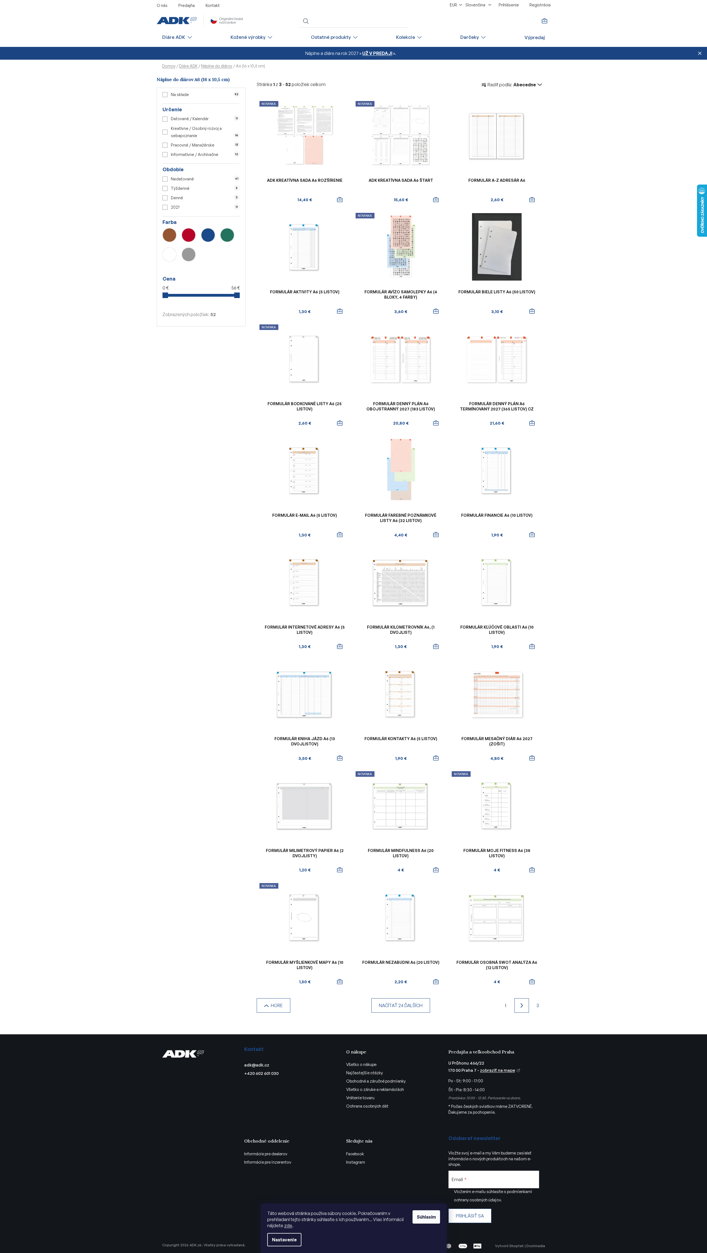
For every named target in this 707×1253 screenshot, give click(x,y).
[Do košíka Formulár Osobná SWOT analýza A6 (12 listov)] (532, 981)
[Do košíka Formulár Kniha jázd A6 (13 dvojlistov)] (340, 758)
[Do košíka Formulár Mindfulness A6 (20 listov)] (436, 870)
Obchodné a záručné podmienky (376, 1081)
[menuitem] (177, 37)
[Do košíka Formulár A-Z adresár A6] (532, 199)
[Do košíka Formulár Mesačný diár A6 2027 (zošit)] (532, 758)
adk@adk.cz (256, 1065)
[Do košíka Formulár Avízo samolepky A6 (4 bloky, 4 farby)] (436, 311)
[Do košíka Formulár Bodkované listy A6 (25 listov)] (340, 423)
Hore (277, 1005)
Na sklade (204, 94)
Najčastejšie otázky (364, 1072)
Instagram (355, 1162)
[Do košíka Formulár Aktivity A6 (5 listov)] (340, 311)
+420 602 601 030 (261, 1073)
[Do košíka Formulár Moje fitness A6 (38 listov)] (532, 870)
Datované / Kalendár (204, 118)
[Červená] (189, 235)
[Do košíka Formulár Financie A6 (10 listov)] (532, 534)
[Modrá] (208, 235)
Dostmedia (535, 1246)
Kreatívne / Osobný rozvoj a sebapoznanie (204, 132)
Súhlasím (426, 1217)
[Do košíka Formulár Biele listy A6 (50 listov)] (532, 311)
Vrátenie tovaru (360, 1097)
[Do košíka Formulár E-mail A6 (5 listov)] (340, 534)
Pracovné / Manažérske (204, 145)
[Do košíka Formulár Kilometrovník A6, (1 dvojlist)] (436, 646)
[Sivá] (189, 254)
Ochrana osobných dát (367, 1106)
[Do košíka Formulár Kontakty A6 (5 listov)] (436, 758)
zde (288, 1225)
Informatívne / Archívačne (204, 154)
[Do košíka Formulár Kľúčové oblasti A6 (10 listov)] (532, 646)
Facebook (355, 1153)
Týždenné (204, 188)
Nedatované (204, 179)
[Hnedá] (169, 235)
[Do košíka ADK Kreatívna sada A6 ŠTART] (436, 199)
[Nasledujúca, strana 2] (521, 1005)
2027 (204, 207)
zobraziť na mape (497, 1070)
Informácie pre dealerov (265, 1153)
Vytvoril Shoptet (509, 1246)
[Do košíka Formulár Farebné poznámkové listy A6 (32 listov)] (436, 534)
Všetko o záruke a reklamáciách (375, 1089)
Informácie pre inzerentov (267, 1162)
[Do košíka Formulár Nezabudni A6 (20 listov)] (436, 981)
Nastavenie (284, 1239)
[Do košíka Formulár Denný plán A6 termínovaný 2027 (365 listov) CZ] (532, 423)
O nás (162, 5)
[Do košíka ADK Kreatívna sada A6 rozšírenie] (340, 199)
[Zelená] (227, 235)
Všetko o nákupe (361, 1064)
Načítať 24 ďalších (401, 1005)
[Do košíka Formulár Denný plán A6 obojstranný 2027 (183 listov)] (436, 423)
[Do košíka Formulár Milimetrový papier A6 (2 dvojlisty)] (340, 870)
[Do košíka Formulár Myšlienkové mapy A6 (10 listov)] (340, 981)
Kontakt (213, 5)
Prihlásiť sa (470, 1216)
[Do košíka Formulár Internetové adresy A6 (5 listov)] (340, 646)
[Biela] (169, 254)
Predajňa (186, 5)
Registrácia (540, 4)
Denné (204, 197)
